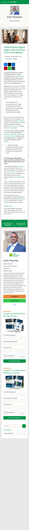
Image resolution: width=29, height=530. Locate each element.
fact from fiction (14, 126)
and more (13, 136)
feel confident (20, 121)
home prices (7, 134)
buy (7, 83)
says (5, 98)
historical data (17, 177)
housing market (19, 76)
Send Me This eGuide (14, 361)
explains (6, 141)
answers (8, 128)
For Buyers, (8, 59)
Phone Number (7, 347)
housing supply (16, 134)
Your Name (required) (9, 335)
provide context (11, 172)
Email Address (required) (10, 341)
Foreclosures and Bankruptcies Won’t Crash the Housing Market (21, 224)
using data (21, 166)
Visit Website (14, 296)
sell (11, 83)
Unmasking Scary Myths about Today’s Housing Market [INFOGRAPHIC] (8, 224)
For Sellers (15, 59)
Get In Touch (14, 300)
